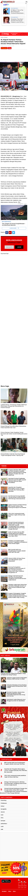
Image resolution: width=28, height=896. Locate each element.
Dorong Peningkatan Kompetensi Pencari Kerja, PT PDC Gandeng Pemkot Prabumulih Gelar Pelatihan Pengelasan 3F (16, 569)
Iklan (14, 891)
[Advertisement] (14, 319)
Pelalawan (4, 803)
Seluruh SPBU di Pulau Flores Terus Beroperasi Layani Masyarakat (16, 560)
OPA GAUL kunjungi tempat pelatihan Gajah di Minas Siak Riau (16, 515)
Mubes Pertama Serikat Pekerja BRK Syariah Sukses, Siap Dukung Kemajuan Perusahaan (17, 506)
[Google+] (10, 232)
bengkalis (3, 809)
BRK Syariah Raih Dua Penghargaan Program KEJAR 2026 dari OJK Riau (17, 551)
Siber (9, 891)
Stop (9, 48)
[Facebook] (6, 232)
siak (2, 829)
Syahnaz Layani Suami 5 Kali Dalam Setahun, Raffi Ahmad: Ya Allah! (17, 678)
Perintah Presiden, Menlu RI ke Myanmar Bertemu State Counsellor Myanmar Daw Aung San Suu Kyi (16, 694)
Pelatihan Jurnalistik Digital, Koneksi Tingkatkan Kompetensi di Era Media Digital (17, 542)
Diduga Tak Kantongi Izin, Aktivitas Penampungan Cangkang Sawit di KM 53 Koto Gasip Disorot (17, 578)
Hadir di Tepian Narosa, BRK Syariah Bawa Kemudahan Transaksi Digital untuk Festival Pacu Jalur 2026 (17, 534)
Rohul (2, 806)
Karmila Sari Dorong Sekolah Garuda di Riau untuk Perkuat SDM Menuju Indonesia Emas (16, 497)
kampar (6, 37)
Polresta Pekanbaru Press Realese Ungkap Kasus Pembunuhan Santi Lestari (17, 686)
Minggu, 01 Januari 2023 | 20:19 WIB (7, 45)
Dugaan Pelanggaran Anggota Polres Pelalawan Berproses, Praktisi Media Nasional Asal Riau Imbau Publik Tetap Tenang (17, 595)
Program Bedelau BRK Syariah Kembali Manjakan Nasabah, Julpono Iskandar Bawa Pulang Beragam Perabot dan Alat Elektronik (17, 472)
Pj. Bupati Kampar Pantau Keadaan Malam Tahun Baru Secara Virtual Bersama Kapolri (13, 41)
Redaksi (4, 891)
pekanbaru (4, 823)
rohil (2, 826)
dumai (3, 812)
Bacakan (4, 48)
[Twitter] (13, 232)
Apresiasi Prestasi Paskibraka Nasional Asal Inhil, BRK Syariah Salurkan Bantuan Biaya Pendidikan (17, 480)
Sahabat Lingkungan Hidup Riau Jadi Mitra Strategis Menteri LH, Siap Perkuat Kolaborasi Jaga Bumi (17, 586)
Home (2, 37)
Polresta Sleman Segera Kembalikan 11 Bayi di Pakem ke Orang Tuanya (13, 674)
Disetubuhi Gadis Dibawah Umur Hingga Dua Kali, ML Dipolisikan (16, 700)
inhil (2, 815)
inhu (2, 817)
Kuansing (3, 800)
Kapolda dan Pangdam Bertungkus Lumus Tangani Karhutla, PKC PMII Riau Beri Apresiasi (16, 489)
